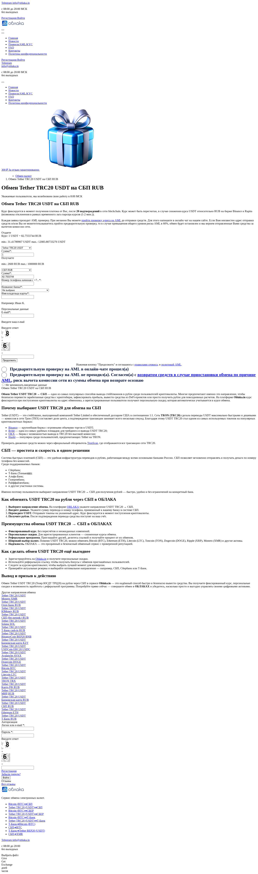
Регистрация (8, 770)
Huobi (11, 437)
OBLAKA (73, 506)
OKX (11, 433)
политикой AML (171, 364)
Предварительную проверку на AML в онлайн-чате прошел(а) (69, 369)
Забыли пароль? (11, 774)
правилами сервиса (146, 364)
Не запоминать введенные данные (26, 384)
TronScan (92, 443)
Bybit (11, 430)
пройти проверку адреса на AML (101, 220)
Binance (13, 427)
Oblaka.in (40, 558)
